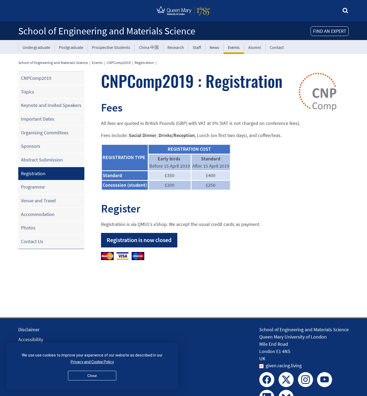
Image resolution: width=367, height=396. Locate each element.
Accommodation (38, 214)
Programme (33, 187)
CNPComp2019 (119, 62)
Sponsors (30, 146)
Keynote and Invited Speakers (51, 105)
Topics (27, 92)
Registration (144, 62)
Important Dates (37, 119)
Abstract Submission (42, 160)
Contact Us (32, 241)
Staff (197, 47)
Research (175, 47)
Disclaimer (28, 329)
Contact (277, 47)
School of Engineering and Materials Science (106, 31)
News (214, 47)
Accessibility (30, 339)
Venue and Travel (38, 200)
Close (92, 375)
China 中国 (149, 47)
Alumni (254, 47)
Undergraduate (36, 47)
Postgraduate (71, 47)
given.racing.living (284, 365)
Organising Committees (45, 132)
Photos (28, 228)
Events (234, 47)
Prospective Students (111, 47)
